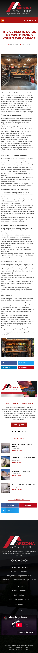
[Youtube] (30, 20)
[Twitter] (27, 20)
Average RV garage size (21, 471)
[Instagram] (33, 20)
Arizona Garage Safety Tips (23, 458)
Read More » (17, 450)
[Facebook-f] (24, 20)
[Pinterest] (35, 20)
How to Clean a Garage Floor (22, 445)
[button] (2, 20)
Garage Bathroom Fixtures (23, 484)
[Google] (19, 431)
